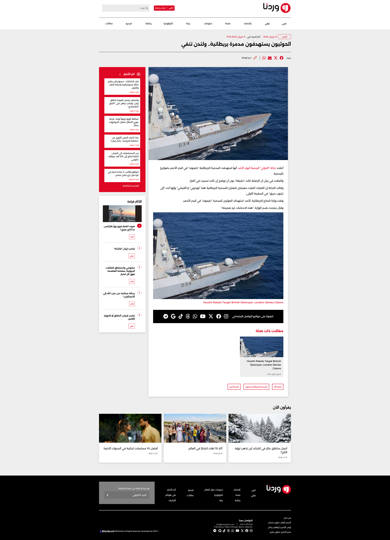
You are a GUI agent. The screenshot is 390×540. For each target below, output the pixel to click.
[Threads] (188, 316)
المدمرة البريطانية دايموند (256, 387)
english (160, 8)
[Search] (147, 8)
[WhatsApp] (195, 316)
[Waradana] (277, 8)
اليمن (284, 37)
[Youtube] (203, 316)
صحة (227, 23)
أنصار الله (278, 387)
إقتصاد (247, 23)
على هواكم (170, 495)
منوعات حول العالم (213, 489)
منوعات (208, 23)
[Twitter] (276, 58)
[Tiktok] (181, 316)
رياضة (148, 23)
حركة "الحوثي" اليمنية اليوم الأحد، (257, 167)
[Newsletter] (108, 495)
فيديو (129, 23)
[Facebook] (282, 58)
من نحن (287, 518)
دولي (267, 23)
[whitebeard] (106, 531)
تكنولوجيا (168, 23)
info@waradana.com (225, 524)
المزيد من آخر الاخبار (131, 185)
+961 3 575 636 (246, 524)
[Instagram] (226, 316)
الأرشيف (172, 500)
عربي (171, 7)
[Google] (173, 316)
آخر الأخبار (171, 489)
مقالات (109, 23)
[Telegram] (165, 316)
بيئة (188, 23)
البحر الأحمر (234, 387)
